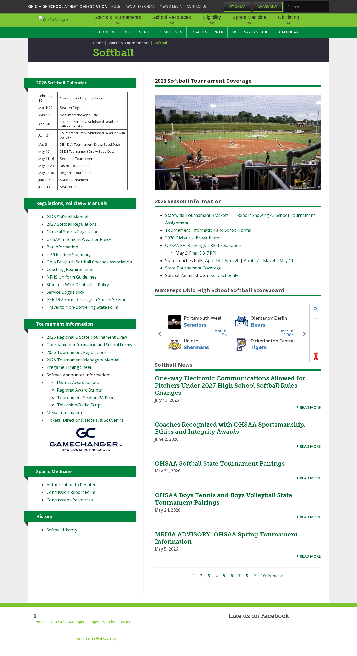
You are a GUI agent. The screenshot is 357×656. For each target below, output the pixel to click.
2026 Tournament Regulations (77, 352)
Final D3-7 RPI (202, 253)
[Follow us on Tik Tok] (324, 629)
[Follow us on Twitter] (252, 629)
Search (325, 7)
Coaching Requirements (70, 269)
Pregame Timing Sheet (69, 367)
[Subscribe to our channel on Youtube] (276, 629)
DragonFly (267, 6)
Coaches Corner (207, 32)
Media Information (65, 412)
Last (282, 576)
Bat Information (62, 247)
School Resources (172, 17)
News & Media (171, 6)
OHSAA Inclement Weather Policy (79, 239)
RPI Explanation (225, 245)
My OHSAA (237, 6)
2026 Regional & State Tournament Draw (87, 337)
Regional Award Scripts (79, 390)
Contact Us (196, 6)
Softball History (62, 530)
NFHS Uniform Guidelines (71, 277)
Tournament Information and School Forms (208, 230)
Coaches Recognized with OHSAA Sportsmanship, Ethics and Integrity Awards (230, 428)
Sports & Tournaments (117, 17)
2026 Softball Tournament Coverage (203, 80)
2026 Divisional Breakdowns (192, 238)
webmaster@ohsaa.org (96, 638)
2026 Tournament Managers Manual (83, 360)
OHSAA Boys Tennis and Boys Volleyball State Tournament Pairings (223, 498)
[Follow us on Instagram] (300, 629)
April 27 (251, 260)
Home (115, 6)
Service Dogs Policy (65, 292)
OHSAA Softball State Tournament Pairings (220, 463)
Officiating (288, 17)
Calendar (288, 32)
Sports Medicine (249, 17)
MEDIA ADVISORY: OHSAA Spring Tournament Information (226, 538)
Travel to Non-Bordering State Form (82, 307)
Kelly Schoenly (224, 275)
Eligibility (212, 17)
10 (263, 576)
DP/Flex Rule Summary (69, 254)
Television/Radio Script (79, 405)
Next (273, 576)
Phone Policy (120, 621)
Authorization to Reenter (71, 485)
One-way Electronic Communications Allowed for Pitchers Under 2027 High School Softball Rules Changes (230, 385)
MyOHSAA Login (70, 621)
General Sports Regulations (74, 232)
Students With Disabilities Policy (78, 284)
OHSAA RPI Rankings (185, 245)
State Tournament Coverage (193, 268)
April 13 (213, 260)
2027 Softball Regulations (72, 224)
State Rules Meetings (160, 32)
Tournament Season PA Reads (87, 397)
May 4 (269, 260)
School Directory (112, 32)
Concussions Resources (70, 500)
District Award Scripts (78, 382)
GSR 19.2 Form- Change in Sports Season (86, 299)
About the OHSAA (140, 6)
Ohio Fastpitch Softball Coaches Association (89, 262)
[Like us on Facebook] (231, 629)
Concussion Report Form (71, 492)
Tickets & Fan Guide (251, 32)
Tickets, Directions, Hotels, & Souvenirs (85, 420)
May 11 (286, 260)
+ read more (308, 407)
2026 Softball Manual (67, 217)
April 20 (232, 260)
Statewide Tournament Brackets (197, 215)
